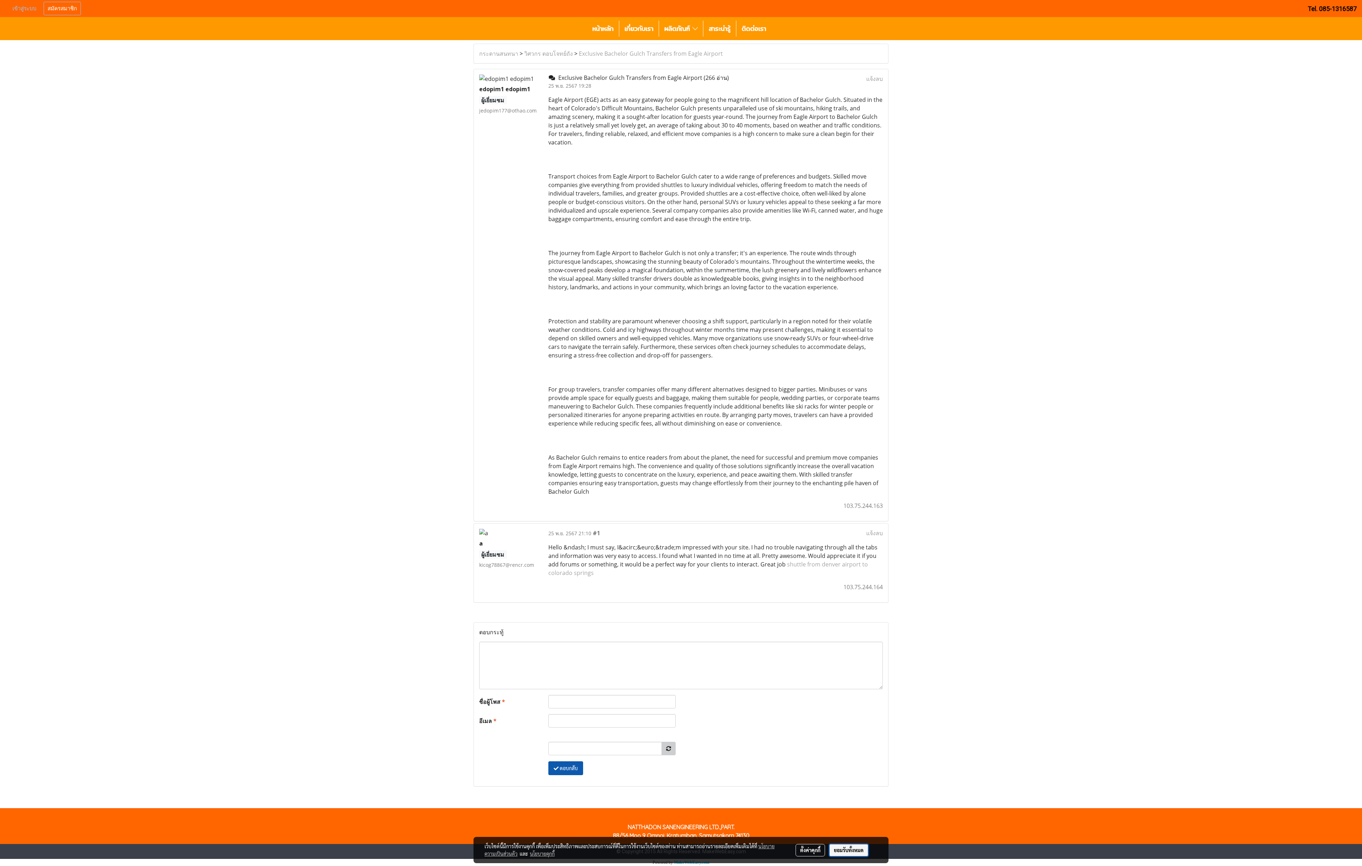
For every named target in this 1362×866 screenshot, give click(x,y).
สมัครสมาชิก (62, 8)
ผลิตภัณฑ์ (678, 28)
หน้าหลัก (603, 28)
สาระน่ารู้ (720, 28)
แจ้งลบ (874, 79)
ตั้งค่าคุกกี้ (810, 850)
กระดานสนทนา (498, 53)
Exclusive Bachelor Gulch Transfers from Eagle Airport (651, 53)
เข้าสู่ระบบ (24, 8)
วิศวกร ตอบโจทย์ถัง (548, 53)
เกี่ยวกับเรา (639, 28)
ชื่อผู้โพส (492, 702)
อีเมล (488, 721)
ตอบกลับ (568, 768)
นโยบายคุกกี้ (542, 853)
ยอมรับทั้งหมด (849, 850)
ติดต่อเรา (754, 28)
